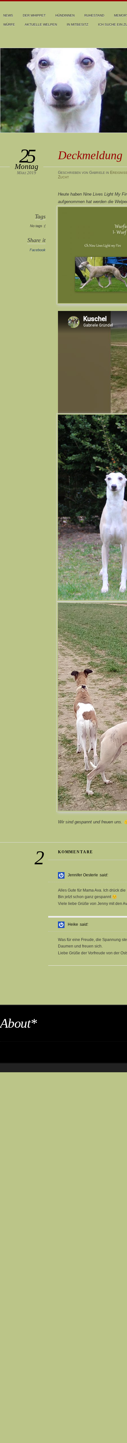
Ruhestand (94, 15)
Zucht (63, 177)
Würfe (9, 24)
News (8, 15)
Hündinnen (65, 15)
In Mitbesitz (77, 24)
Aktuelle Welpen (41, 24)
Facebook (38, 250)
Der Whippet (34, 15)
